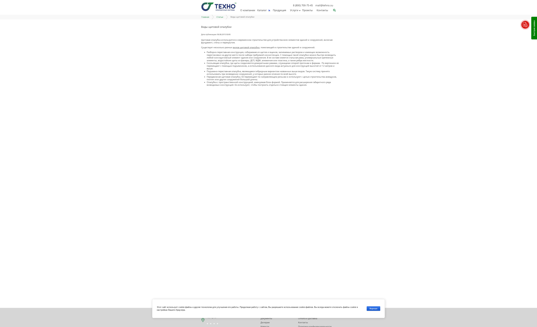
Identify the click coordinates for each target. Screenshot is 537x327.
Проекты (307, 10)
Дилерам (265, 322)
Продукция (279, 10)
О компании (247, 10)
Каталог (262, 10)
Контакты (322, 10)
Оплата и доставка (307, 318)
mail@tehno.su (324, 5)
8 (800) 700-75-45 (303, 5)
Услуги (294, 10)
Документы (266, 318)
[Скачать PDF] (525, 25)
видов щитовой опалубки (246, 47)
